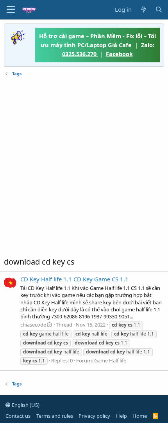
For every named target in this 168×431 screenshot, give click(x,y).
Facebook (119, 54)
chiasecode (33, 324)
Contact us (17, 415)
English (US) (25, 404)
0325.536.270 (80, 54)
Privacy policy (94, 415)
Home (139, 415)
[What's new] (143, 9)
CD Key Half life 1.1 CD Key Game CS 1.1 (74, 279)
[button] (11, 9)
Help (121, 415)
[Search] (158, 9)
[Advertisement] (84, 167)
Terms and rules (54, 415)
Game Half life (110, 360)
